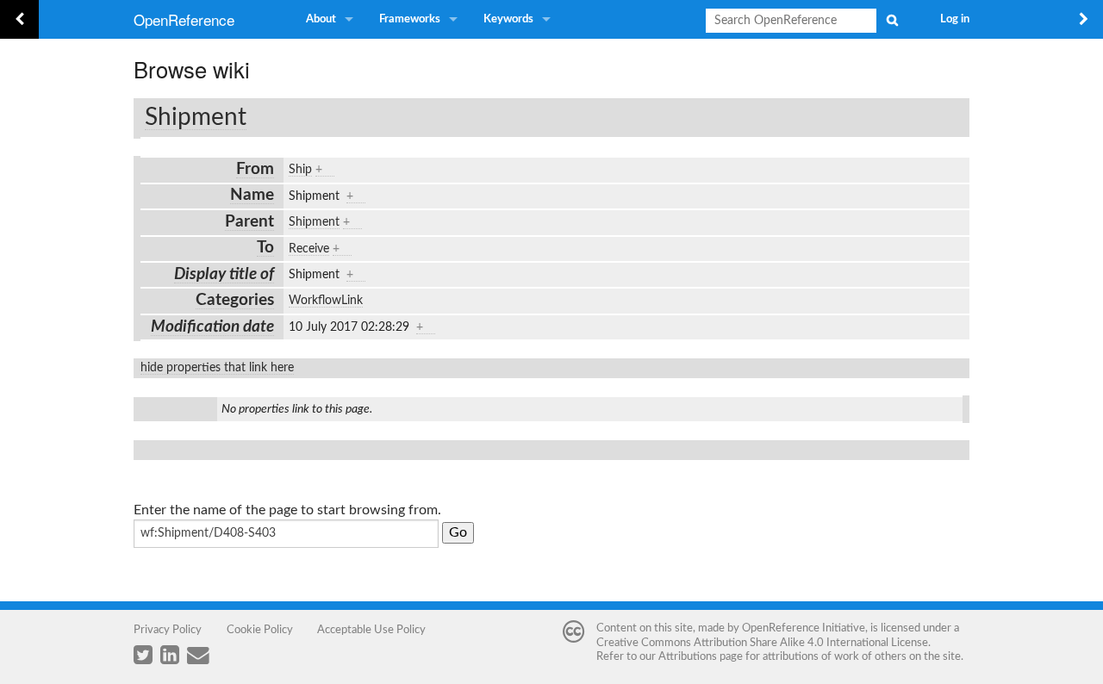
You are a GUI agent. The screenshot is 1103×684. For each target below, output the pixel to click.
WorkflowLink (326, 301)
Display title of (224, 274)
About (321, 19)
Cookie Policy (260, 630)
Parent (249, 222)
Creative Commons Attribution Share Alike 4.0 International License (762, 642)
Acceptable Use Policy (371, 630)
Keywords (508, 19)
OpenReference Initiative (803, 628)
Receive (309, 249)
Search (892, 20)
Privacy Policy (168, 630)
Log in (954, 19)
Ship (300, 170)
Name (252, 195)
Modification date (212, 327)
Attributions (687, 656)
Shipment (195, 117)
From (255, 169)
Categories (235, 300)
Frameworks (409, 19)
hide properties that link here (217, 368)
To (265, 247)
